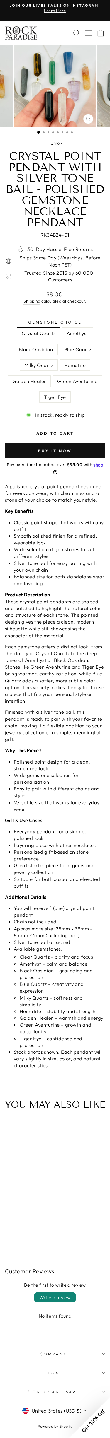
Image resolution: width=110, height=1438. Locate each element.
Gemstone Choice (55, 322)
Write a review (55, 1297)
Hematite (75, 365)
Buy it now (55, 450)
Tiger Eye (55, 397)
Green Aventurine (77, 381)
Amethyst (77, 333)
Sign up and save (53, 1391)
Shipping (31, 301)
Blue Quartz (78, 349)
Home (53, 143)
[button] (89, 1417)
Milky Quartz (38, 365)
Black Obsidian (36, 349)
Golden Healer (29, 381)
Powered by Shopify (55, 1426)
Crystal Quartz (38, 333)
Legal (53, 1373)
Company (53, 1354)
